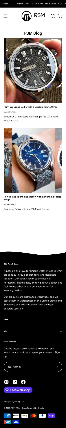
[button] (52, 16)
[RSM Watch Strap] (33, 16)
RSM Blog (33, 33)
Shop (6, 320)
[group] (33, 3)
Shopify (41, 408)
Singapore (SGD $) (12, 401)
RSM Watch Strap (18, 408)
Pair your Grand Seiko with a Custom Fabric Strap (30, 107)
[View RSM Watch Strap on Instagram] (6, 382)
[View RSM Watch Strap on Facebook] (23, 382)
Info (5, 331)
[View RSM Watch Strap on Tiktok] (15, 382)
